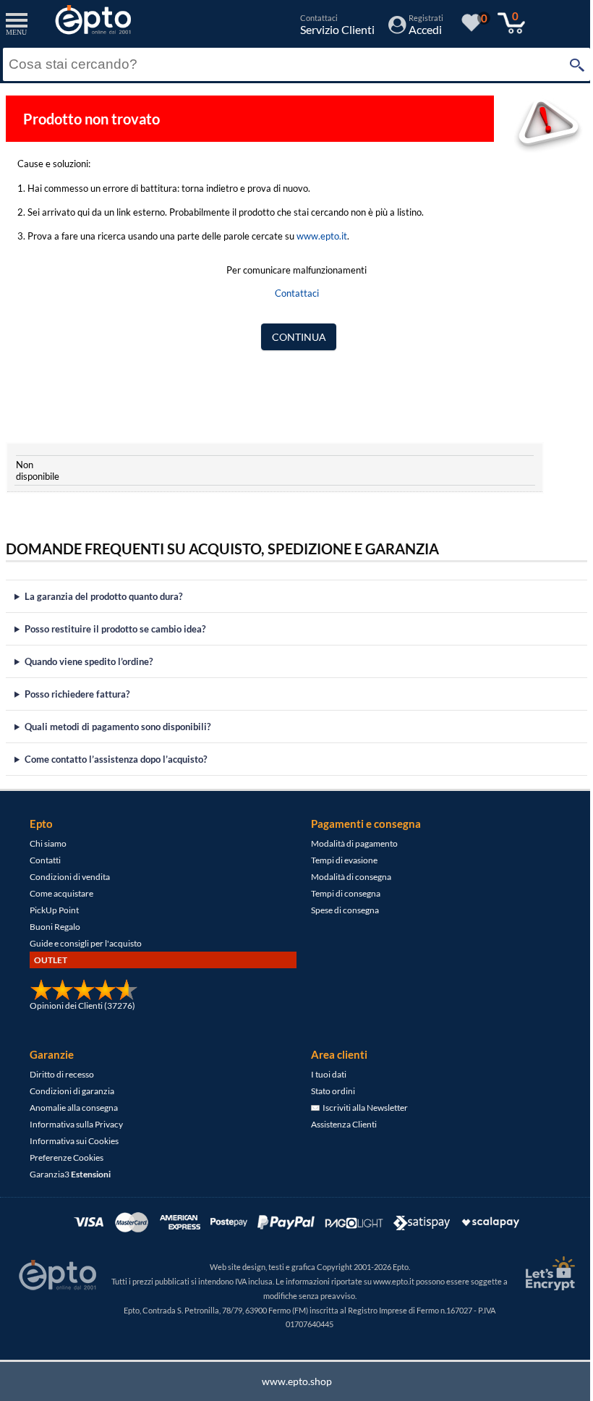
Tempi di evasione (339, 860)
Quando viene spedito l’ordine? (89, 661)
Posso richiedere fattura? (77, 694)
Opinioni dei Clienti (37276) (82, 1005)
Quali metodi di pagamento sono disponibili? (117, 726)
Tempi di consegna (340, 893)
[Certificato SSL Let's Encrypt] (537, 1273)
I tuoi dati (323, 1074)
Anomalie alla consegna (73, 1107)
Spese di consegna (340, 910)
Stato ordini (328, 1091)
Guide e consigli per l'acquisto (85, 943)
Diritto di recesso (61, 1074)
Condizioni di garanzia (71, 1091)
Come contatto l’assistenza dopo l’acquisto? (116, 759)
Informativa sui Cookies (73, 1141)
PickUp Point (53, 910)
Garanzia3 (69, 1174)
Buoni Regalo (54, 926)
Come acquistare (61, 893)
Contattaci (297, 293)
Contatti (44, 860)
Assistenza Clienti (339, 1124)
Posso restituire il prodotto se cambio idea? (115, 629)
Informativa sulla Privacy (75, 1124)
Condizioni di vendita (69, 876)
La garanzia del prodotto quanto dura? (103, 596)
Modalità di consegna (346, 876)
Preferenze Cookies (66, 1157)
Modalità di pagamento (349, 843)
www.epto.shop (291, 1381)
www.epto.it (321, 236)
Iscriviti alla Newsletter (359, 1107)
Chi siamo (47, 843)
